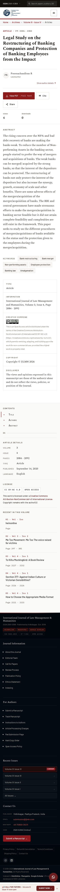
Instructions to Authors (15, 722)
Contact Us (23, 853)
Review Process (12, 670)
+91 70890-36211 (20, 824)
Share (12, 104)
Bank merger (48, 258)
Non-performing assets (15, 264)
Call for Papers (11, 664)
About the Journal (13, 652)
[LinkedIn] (11, 860)
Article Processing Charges (17, 728)
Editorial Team (11, 658)
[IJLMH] (11, 13)
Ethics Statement (12, 682)
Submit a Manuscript (14, 710)
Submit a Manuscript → (17, 838)
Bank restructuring (28, 258)
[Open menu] (54, 13)
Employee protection (40, 264)
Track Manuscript (12, 716)
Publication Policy (13, 676)
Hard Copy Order (12, 740)
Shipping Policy (10, 853)
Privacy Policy (8, 849)
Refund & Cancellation (26, 849)
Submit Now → (45, 888)
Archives (16, 22)
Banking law (10, 270)
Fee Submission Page (14, 734)
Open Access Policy (13, 746)
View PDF (21, 95)
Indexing (9, 688)
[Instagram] (5, 860)
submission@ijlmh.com (23, 819)
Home (5, 22)
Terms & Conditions (45, 849)
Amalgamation (26, 270)
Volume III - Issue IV (32, 22)
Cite (44, 95)
